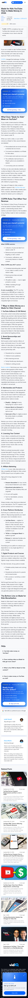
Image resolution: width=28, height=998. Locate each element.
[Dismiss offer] (25, 974)
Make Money (17, 18)
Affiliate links (4, 469)
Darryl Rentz (8, 740)
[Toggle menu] (25, 2)
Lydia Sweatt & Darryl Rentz (3, 18)
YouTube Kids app (20, 187)
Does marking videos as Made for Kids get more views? (13, 660)
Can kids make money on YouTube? (11, 652)
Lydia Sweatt (8, 719)
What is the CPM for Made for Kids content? (14, 669)
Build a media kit (6, 367)
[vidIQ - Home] (4, 2)
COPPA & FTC (23, 18)
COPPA (3, 59)
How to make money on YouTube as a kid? (13, 677)
